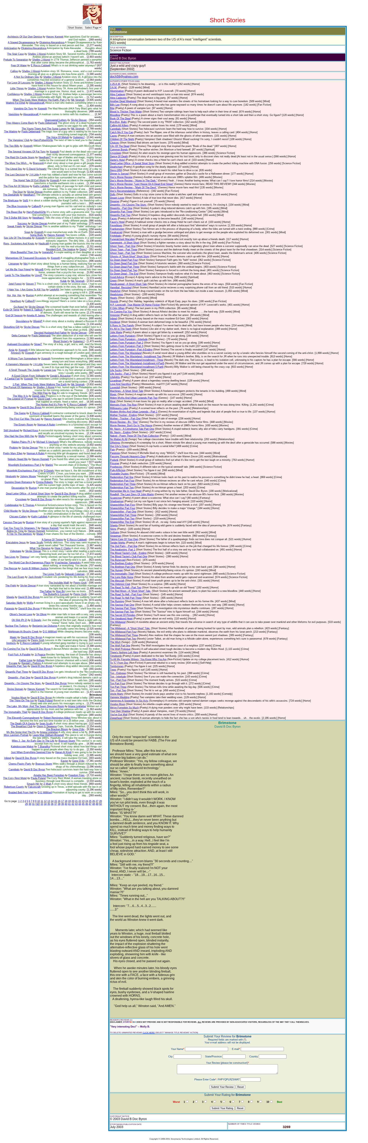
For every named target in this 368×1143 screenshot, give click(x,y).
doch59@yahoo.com (124, 76)
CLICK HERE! (149, 1032)
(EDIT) (119, 29)
